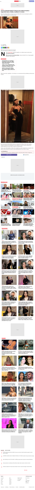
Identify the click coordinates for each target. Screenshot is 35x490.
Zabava (2, 9)
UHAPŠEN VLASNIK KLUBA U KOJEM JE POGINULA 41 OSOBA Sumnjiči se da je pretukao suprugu (18, 455)
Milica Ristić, (10, 52)
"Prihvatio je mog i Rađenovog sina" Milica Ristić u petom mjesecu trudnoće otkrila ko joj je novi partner (25, 287)
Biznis (1, 482)
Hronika (2, 484)
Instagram (28, 480)
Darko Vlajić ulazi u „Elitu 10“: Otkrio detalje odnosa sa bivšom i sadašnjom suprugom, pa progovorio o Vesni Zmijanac (25, 431)
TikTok (27, 482)
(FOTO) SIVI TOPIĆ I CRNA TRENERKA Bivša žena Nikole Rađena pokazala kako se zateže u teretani (25, 257)
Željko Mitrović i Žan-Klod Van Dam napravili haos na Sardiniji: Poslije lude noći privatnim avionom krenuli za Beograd (25, 415)
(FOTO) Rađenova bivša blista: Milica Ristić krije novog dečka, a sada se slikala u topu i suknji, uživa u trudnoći (25, 318)
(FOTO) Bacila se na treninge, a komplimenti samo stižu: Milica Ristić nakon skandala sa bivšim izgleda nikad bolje (8, 62)
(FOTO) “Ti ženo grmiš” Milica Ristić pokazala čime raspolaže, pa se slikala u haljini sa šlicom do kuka (8, 69)
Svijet (1, 480)
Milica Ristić (3, 157)
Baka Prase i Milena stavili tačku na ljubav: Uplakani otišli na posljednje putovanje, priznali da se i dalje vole (8, 384)
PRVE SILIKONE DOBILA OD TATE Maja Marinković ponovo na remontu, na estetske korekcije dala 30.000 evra (9, 430)
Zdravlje (10, 479)
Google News (26, 154)
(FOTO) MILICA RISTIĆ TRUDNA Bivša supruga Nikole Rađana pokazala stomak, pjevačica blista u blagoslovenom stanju (9, 303)
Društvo (2, 481)
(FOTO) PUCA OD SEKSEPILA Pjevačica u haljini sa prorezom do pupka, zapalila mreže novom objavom (9, 257)
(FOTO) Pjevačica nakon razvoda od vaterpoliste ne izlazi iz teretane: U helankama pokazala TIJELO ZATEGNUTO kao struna (8, 319)
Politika (2, 479)
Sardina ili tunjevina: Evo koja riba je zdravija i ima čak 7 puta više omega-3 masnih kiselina (17, 466)
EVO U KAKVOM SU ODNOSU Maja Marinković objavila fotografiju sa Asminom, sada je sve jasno (24, 384)
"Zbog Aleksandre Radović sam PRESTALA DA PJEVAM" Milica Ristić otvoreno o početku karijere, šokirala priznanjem (9, 288)
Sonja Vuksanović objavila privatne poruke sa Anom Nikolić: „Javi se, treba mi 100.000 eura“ (25, 368)
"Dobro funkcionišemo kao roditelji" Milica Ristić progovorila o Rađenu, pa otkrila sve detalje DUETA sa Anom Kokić (25, 272)
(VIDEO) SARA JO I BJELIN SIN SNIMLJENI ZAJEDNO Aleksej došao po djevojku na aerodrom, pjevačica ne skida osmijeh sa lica (9, 415)
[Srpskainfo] (17, 1)
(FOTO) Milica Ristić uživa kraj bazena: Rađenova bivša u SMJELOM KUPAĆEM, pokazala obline (25, 242)
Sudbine (10, 481)
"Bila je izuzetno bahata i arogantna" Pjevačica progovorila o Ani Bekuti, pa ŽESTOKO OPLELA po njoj (9, 242)
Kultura (10, 484)
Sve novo (25, 470)
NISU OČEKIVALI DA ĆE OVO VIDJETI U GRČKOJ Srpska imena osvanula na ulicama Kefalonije (17, 459)
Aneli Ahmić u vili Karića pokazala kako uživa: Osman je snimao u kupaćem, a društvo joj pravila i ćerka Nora (9, 399)
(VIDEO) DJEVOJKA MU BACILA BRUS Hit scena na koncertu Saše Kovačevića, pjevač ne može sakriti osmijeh (8, 353)
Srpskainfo (4, 44)
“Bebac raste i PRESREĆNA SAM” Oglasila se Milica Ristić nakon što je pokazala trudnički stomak (8, 65)
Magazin (10, 482)
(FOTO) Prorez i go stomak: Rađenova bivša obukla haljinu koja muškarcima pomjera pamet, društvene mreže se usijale (9, 272)
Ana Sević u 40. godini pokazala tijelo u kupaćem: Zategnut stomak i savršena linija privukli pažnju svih (25, 352)
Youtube (28, 481)
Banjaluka (19, 480)
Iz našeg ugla (19, 479)
